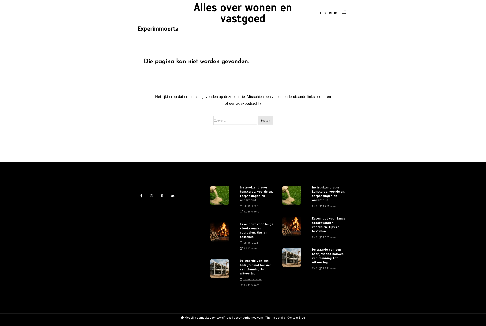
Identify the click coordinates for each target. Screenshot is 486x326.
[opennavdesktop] (343, 13)
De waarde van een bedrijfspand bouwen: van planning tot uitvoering (256, 267)
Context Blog (296, 317)
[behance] (335, 13)
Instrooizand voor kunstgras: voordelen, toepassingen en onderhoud (256, 194)
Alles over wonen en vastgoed (243, 13)
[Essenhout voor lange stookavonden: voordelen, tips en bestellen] (219, 238)
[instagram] (325, 13)
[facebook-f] (320, 13)
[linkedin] (330, 13)
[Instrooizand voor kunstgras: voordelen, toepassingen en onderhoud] (219, 201)
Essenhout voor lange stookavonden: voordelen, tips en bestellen (256, 230)
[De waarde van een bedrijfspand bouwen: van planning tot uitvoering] (219, 274)
